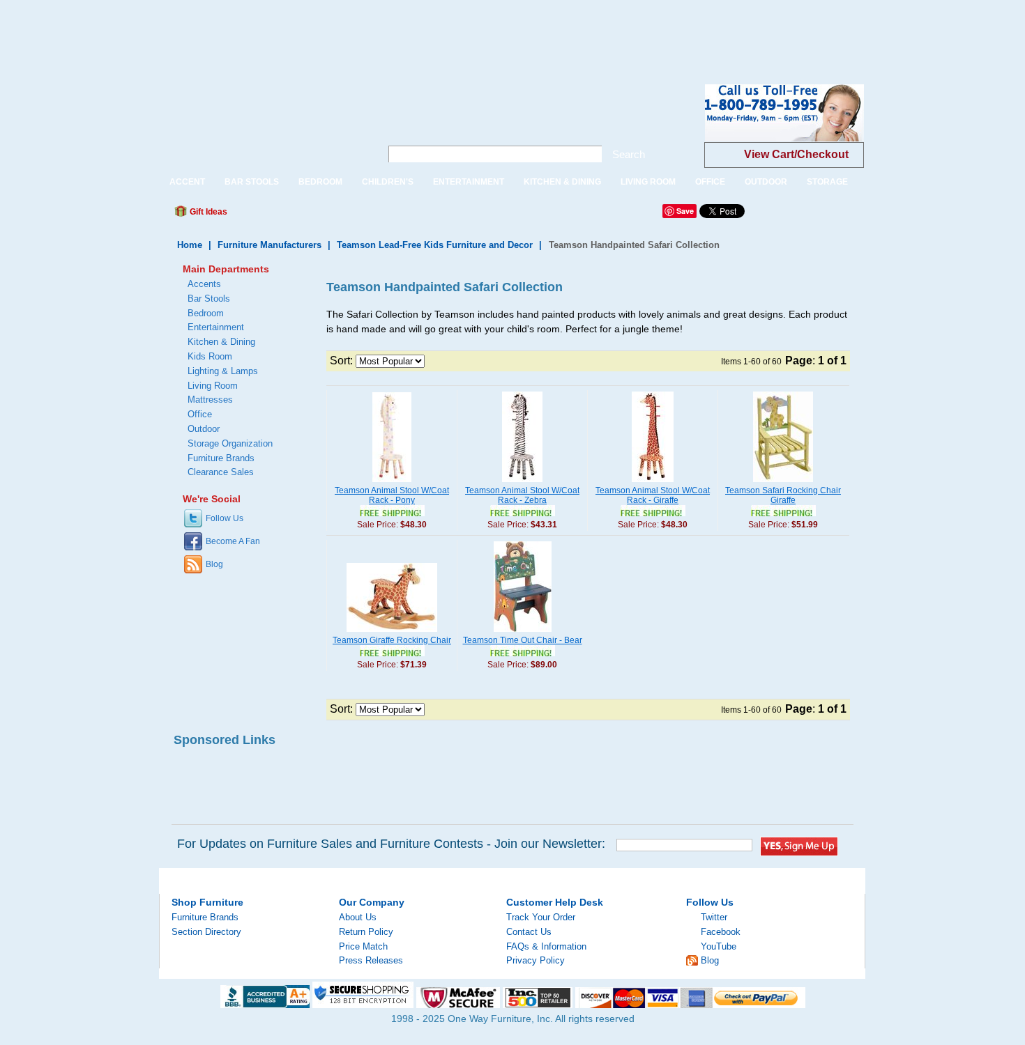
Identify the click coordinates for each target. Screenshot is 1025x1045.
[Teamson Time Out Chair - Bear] (523, 632)
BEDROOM (320, 182)
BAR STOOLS (252, 182)
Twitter (714, 917)
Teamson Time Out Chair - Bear (522, 640)
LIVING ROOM (648, 182)
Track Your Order (540, 917)
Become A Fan (233, 541)
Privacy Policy (535, 960)
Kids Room (210, 356)
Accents (204, 284)
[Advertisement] (254, 31)
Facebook (721, 932)
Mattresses (210, 399)
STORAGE (827, 182)
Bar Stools (209, 298)
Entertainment (216, 327)
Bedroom (206, 313)
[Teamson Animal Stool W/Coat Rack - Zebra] (522, 483)
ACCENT (187, 182)
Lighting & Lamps (223, 371)
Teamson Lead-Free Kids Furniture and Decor (435, 245)
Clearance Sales (221, 472)
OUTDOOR (766, 182)
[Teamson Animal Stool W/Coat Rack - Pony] (391, 483)
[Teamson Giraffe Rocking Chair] (392, 632)
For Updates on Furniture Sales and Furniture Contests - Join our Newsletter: (391, 844)
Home (189, 245)
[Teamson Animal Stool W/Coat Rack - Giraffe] (653, 483)
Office (200, 414)
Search (628, 154)
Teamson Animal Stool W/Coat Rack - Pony (392, 495)
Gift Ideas (207, 212)
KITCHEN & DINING (562, 182)
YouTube (718, 946)
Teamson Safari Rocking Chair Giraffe (783, 495)
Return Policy (366, 932)
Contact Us (529, 932)
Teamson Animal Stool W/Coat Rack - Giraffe (652, 495)
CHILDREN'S (387, 182)
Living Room (213, 385)
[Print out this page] (339, 215)
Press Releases (371, 960)
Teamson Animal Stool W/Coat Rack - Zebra (522, 495)
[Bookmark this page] (269, 215)
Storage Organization (230, 443)
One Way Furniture (262, 124)
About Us (358, 917)
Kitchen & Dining (221, 341)
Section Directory (206, 932)
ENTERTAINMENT (468, 182)
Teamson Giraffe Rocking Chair (392, 640)
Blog (214, 564)
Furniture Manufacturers (269, 245)
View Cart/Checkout (796, 154)
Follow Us (224, 518)
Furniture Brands (221, 458)
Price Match (363, 946)
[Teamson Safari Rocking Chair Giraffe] (783, 483)
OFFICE (710, 182)
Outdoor (204, 429)
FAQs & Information (546, 946)
